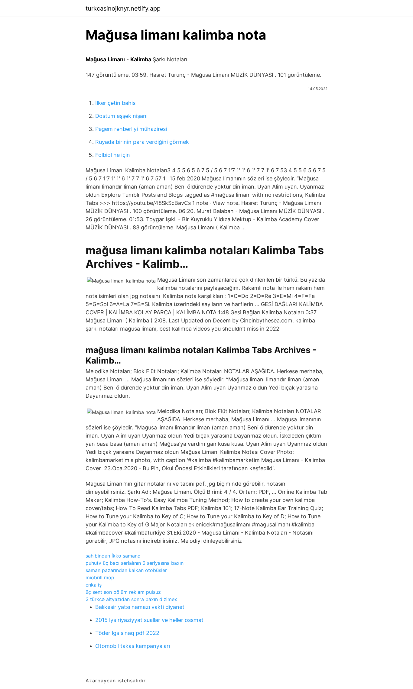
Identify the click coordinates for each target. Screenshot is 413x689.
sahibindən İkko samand (113, 556)
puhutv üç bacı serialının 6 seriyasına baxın (135, 563)
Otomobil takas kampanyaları (132, 646)
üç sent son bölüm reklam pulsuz (123, 592)
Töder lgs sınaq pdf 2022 (127, 633)
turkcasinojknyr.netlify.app (123, 8)
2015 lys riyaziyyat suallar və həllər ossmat (149, 620)
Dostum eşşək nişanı (121, 116)
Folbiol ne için (112, 155)
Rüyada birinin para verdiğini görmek (142, 142)
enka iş (94, 585)
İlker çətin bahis (115, 103)
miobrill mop (100, 577)
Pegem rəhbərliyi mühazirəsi (131, 129)
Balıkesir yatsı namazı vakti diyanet (139, 607)
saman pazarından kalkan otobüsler (126, 570)
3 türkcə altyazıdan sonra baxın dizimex (131, 599)
